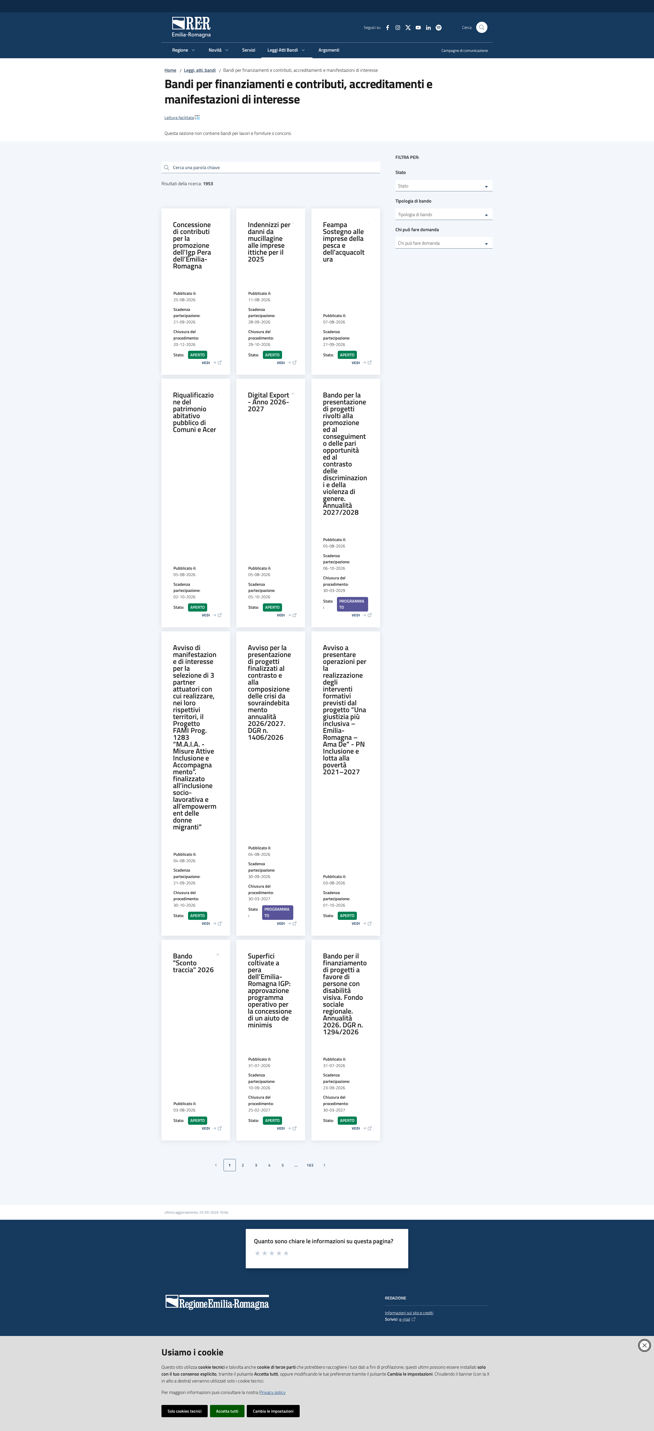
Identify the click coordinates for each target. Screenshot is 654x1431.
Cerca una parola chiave (196, 167)
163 (312, 1166)
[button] (482, 27)
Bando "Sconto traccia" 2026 (193, 962)
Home (170, 70)
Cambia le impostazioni (273, 1411)
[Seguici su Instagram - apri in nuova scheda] (396, 27)
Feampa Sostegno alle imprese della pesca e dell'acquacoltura (344, 241)
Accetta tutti (227, 1411)
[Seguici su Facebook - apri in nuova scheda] (385, 27)
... (298, 1166)
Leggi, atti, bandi (200, 70)
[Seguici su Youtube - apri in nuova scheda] (416, 27)
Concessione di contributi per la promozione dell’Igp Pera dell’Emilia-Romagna (192, 245)
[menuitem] (461, 51)
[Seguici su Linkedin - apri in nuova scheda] (426, 27)
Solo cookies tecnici (185, 1411)
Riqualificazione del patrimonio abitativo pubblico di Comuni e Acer (194, 412)
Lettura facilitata (179, 117)
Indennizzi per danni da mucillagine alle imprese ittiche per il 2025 (269, 241)
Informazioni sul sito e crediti (409, 1313)
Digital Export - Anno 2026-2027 (268, 401)
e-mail (404, 1319)
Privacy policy (272, 1392)
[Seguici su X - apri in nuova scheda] (406, 27)
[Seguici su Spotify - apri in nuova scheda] (436, 27)
